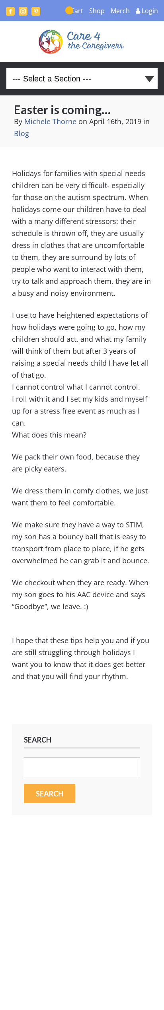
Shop (97, 10)
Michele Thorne (50, 121)
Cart (76, 10)
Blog (21, 133)
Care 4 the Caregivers (82, 41)
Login (150, 10)
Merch (120, 10)
